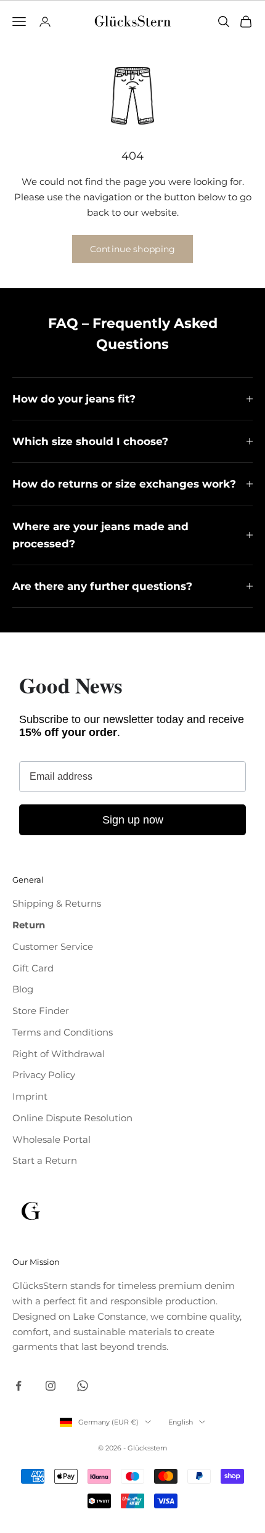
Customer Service (52, 946)
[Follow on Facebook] (18, 1386)
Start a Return (44, 1160)
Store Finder (40, 1010)
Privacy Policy (43, 1075)
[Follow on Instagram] (50, 1386)
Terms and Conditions (62, 1032)
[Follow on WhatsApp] (82, 1386)
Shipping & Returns (56, 903)
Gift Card (33, 968)
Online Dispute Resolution (72, 1118)
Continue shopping (133, 249)
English (180, 1422)
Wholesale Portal (51, 1139)
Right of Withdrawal (58, 1054)
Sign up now (132, 820)
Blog (22, 989)
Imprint (29, 1096)
